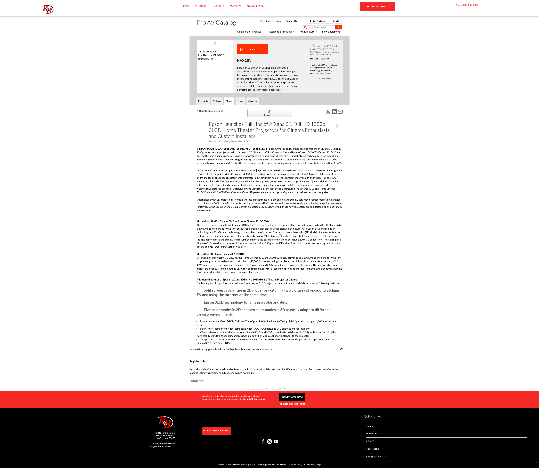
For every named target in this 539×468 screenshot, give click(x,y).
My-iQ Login (319, 21)
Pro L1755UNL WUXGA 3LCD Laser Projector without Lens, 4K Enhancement (324, 52)
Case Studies (266, 21)
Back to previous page (211, 110)
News (279, 21)
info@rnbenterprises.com (162, 446)
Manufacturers (308, 31)
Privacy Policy (265, 389)
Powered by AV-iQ (279, 389)
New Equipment (331, 31)
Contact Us (291, 21)
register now (196, 380)
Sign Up (336, 21)
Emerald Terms (252, 389)
